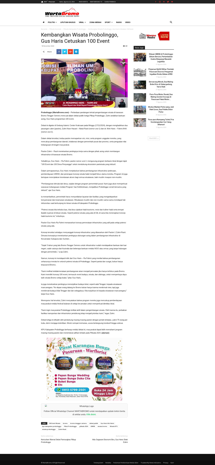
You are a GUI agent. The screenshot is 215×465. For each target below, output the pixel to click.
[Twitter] (168, 1)
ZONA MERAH (95, 22)
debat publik (93, 423)
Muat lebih (153, 138)
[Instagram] (160, 1)
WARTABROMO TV (96, 2)
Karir (172, 463)
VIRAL (81, 22)
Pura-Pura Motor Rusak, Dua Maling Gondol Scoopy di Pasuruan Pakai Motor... (161, 96)
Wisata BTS (114, 426)
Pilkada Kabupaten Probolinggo (74, 29)
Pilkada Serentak (55, 29)
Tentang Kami (98, 463)
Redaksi (108, 463)
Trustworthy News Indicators (151, 463)
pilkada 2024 (84, 426)
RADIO (119, 22)
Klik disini (91, 414)
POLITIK (51, 22)
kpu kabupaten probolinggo (51, 426)
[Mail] (164, 1)
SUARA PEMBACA (110, 2)
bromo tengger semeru (78, 423)
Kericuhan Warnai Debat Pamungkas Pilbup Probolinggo (58, 440)
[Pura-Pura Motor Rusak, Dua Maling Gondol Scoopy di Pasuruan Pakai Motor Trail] (140, 97)
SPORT (108, 22)
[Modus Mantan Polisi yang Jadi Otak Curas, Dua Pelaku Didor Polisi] (140, 110)
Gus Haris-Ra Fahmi (107, 423)
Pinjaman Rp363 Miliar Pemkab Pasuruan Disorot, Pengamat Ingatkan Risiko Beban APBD (161, 71)
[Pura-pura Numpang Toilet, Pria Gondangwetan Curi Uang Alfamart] (140, 122)
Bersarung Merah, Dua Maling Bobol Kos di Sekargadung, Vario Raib (161, 84)
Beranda (44, 29)
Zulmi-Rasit (62, 429)
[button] (171, 22)
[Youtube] (172, 1)
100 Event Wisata (54, 423)
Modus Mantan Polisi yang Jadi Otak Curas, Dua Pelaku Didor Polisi (161, 109)
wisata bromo (102, 426)
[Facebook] (156, 1)
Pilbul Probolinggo (70, 426)
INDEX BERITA (83, 2)
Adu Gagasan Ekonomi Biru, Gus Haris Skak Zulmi (110, 440)
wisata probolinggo (49, 429)
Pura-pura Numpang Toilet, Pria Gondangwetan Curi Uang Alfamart (161, 122)
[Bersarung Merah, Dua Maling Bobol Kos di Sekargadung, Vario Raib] (140, 85)
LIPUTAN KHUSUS (67, 22)
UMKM (93, 426)
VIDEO (127, 22)
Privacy (165, 463)
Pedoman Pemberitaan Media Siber (125, 463)
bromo (65, 423)
